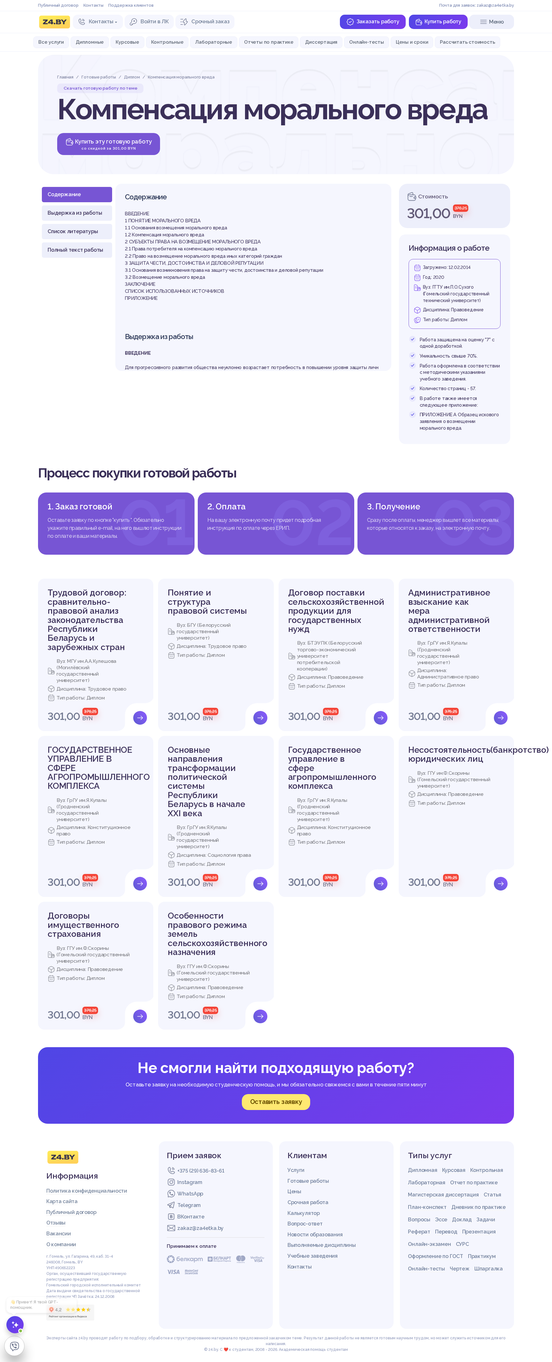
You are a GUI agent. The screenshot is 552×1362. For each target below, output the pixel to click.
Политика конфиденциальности (86, 1191)
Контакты (93, 5)
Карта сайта (62, 1201)
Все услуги (51, 42)
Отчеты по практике (268, 42)
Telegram (189, 1205)
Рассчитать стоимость (467, 42)
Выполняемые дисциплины (322, 1245)
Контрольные (167, 42)
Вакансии (58, 1234)
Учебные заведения (313, 1256)
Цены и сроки (412, 42)
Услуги (296, 1170)
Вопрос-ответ (305, 1224)
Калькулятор (304, 1213)
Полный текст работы (75, 250)
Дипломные (90, 42)
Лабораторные (213, 42)
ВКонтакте (190, 1217)
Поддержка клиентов (130, 5)
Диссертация (321, 42)
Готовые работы (308, 1181)
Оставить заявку (276, 1102)
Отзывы (55, 1223)
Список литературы (73, 231)
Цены (294, 1191)
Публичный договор (58, 5)
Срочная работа (308, 1202)
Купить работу (443, 22)
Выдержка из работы (75, 213)
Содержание (64, 194)
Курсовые (127, 42)
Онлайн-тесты (366, 42)
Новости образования (315, 1235)
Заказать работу (377, 22)
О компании (61, 1244)
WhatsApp (190, 1194)
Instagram (189, 1182)
